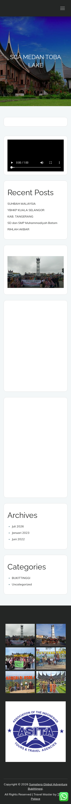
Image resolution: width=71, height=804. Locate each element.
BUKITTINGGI (21, 578)
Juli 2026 (18, 526)
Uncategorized (22, 584)
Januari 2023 (20, 533)
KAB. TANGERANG (20, 216)
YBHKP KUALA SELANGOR (25, 210)
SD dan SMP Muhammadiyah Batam (32, 223)
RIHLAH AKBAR (18, 229)
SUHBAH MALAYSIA (21, 203)
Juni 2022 (18, 539)
